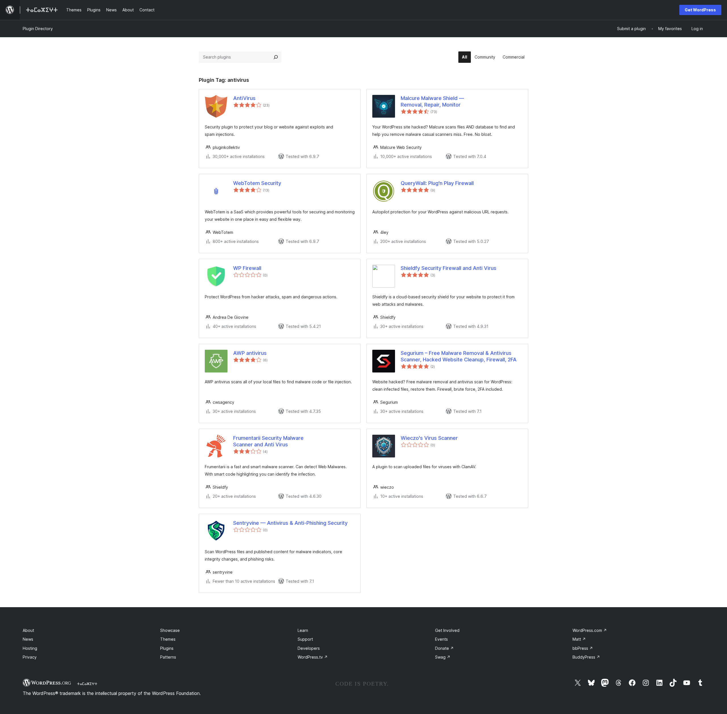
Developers (309, 648)
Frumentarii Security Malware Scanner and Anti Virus (268, 441)
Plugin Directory (38, 28)
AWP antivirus (250, 353)
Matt (579, 639)
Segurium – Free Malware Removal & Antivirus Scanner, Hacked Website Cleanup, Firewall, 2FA (459, 356)
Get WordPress (700, 9)
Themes (168, 639)
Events (441, 639)
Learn (303, 630)
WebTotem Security (257, 183)
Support (305, 639)
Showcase (170, 630)
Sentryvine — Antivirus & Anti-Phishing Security (290, 523)
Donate (444, 648)
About (28, 630)
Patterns (168, 657)
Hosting (30, 648)
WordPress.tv (313, 657)
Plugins (167, 648)
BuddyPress (586, 657)
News (28, 639)
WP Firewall (247, 268)
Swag (442, 657)
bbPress (583, 648)
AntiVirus (244, 98)
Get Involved (447, 630)
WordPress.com (590, 630)
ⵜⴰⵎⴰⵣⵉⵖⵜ (87, 683)
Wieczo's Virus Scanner (429, 438)
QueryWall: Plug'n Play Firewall (437, 183)
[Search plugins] (275, 57)
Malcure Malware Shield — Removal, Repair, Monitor (432, 101)
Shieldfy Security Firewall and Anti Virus (448, 268)
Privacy (30, 657)
